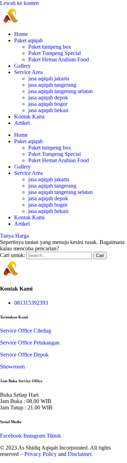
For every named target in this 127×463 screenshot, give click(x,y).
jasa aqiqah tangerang (52, 85)
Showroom (12, 367)
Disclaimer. (80, 454)
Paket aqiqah (28, 40)
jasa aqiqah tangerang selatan (60, 91)
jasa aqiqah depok (48, 97)
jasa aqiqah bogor (47, 104)
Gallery (22, 66)
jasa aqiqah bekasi (48, 110)
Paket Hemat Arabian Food (58, 59)
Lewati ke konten (19, 3)
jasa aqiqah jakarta (48, 78)
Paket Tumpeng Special (54, 53)
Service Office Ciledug (25, 331)
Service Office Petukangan (30, 343)
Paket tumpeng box (49, 47)
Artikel (22, 123)
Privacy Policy (40, 454)
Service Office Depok (24, 355)
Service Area (28, 72)
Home (21, 34)
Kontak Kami (29, 117)
